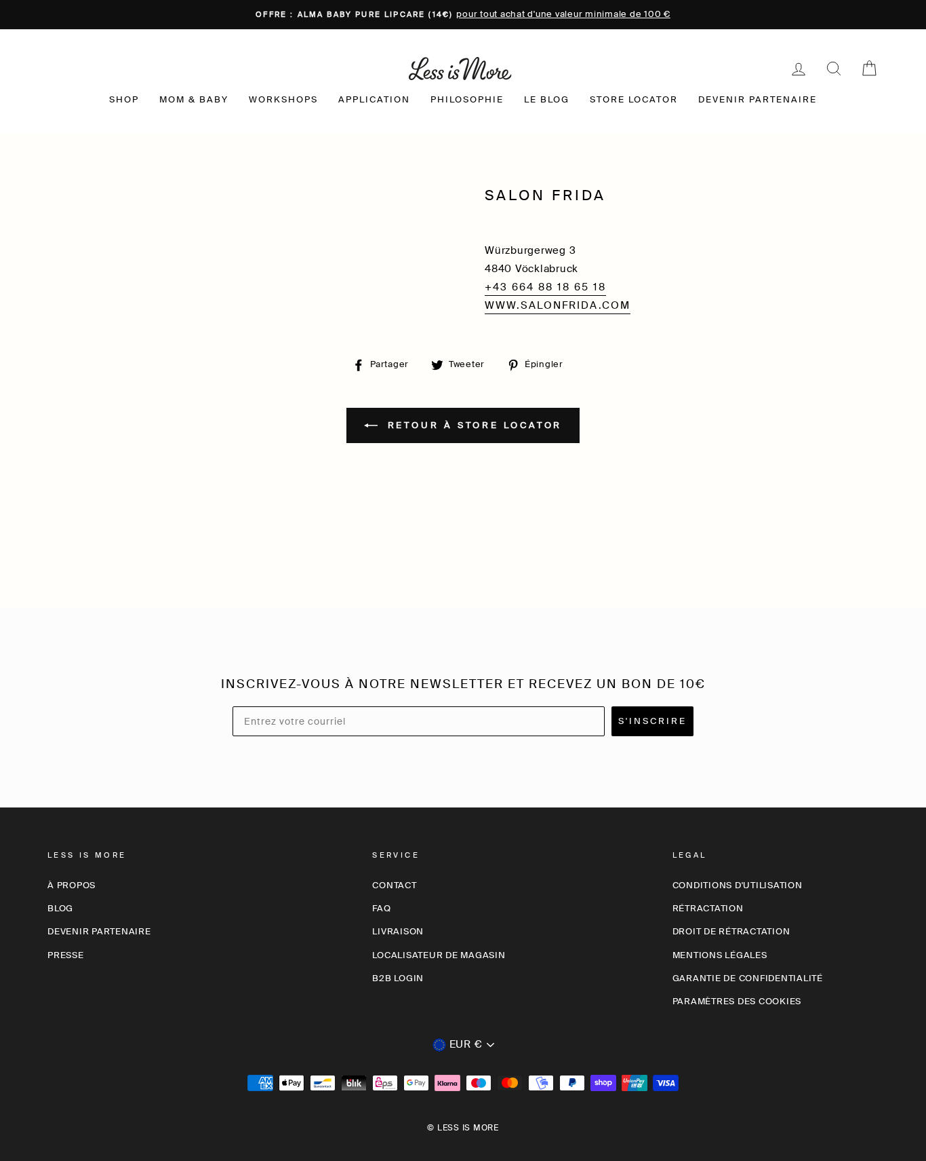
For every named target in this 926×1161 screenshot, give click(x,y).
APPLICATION (374, 99)
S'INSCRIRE (652, 721)
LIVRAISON (398, 931)
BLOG (60, 908)
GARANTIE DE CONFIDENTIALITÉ (747, 978)
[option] (463, 14)
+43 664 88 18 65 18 (545, 287)
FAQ (381, 908)
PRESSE (65, 955)
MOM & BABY (193, 99)
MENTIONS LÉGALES (719, 955)
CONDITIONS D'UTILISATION (737, 885)
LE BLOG (546, 99)
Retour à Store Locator (473, 424)
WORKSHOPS (283, 99)
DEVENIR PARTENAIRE (757, 99)
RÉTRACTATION (708, 908)
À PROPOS (71, 885)
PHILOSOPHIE (467, 99)
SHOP (124, 99)
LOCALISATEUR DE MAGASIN (438, 955)
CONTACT (394, 885)
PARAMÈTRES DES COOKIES (737, 1001)
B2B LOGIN (398, 978)
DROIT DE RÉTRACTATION (731, 931)
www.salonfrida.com (557, 305)
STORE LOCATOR (634, 99)
